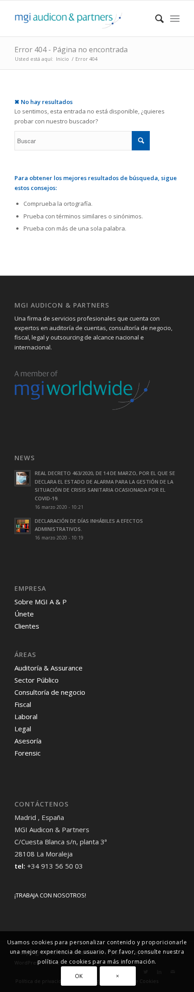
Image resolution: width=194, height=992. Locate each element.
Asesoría (28, 740)
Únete (24, 613)
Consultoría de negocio (49, 692)
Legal (22, 728)
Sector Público (36, 679)
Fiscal (22, 704)
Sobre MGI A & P (40, 601)
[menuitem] (155, 18)
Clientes (26, 625)
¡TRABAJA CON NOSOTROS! (50, 895)
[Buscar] (155, 18)
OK (79, 976)
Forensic (27, 752)
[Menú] (175, 18)
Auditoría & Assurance (48, 667)
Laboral (25, 716)
